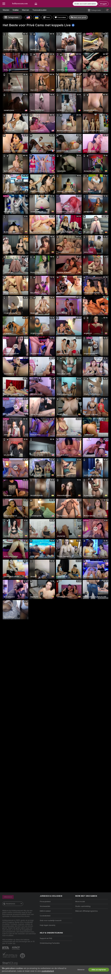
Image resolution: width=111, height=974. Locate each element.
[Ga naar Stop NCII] (10, 963)
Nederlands (10, 904)
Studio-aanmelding (82, 906)
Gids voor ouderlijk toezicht (50, 920)
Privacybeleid (45, 902)
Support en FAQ (46, 938)
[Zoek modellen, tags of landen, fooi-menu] (107, 10)
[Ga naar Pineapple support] (23, 955)
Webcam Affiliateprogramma (86, 911)
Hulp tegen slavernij (47, 925)
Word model (80, 902)
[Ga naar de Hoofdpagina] (20, 3)
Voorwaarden (45, 906)
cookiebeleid (47, 971)
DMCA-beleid (45, 911)
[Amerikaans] (28, 17)
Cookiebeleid (45, 916)
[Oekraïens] (36, 17)
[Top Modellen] (36, 3)
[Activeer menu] (4, 3)
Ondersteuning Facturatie (50, 943)
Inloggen (103, 4)
